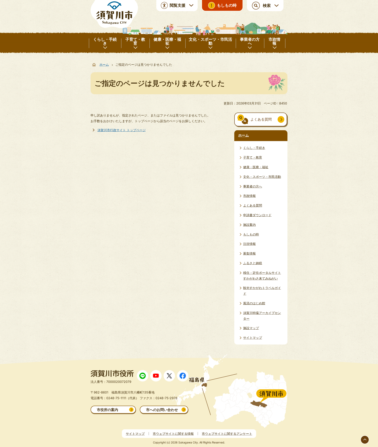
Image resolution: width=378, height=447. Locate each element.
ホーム (104, 64)
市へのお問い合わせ (162, 410)
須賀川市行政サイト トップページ (121, 130)
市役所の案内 (107, 410)
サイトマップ (135, 434)
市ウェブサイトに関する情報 (173, 434)
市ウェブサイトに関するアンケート (227, 434)
